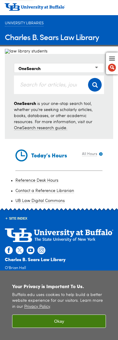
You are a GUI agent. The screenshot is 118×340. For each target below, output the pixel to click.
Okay (59, 321)
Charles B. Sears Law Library (52, 37)
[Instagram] (41, 250)
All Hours (89, 154)
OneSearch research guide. (40, 128)
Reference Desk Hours (36, 180)
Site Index (18, 218)
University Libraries (24, 23)
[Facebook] (9, 250)
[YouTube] (30, 250)
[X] (20, 250)
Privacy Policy (37, 307)
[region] (59, 305)
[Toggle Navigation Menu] (112, 63)
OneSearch (29, 68)
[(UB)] (59, 9)
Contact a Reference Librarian (44, 191)
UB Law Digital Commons (40, 201)
